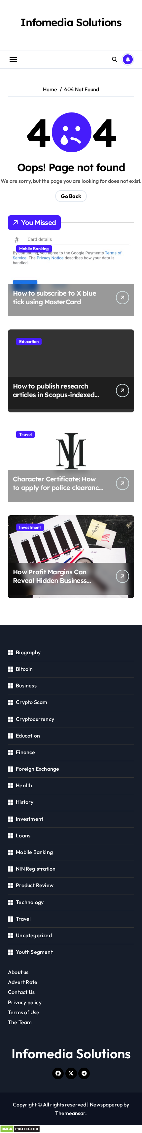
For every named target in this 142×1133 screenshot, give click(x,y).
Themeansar (70, 1113)
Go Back (71, 196)
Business (26, 685)
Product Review (34, 885)
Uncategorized (34, 935)
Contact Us (21, 992)
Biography (28, 652)
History (24, 802)
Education (29, 341)
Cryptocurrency (35, 719)
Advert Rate (22, 982)
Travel (25, 434)
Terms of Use (23, 1012)
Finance (25, 752)
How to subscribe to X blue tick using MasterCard (54, 297)
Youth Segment (34, 952)
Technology (30, 902)
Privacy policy (25, 1002)
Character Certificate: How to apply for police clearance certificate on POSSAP (57, 487)
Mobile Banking (34, 248)
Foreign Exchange (37, 768)
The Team (20, 1022)
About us (18, 972)
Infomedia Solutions (71, 22)
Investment (30, 527)
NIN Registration (35, 868)
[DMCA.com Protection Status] (71, 1129)
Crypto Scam (31, 702)
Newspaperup (106, 1104)
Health (24, 785)
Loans (23, 835)
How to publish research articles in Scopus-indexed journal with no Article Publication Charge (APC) (53, 399)
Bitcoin (24, 669)
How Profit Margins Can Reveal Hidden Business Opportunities (50, 580)
